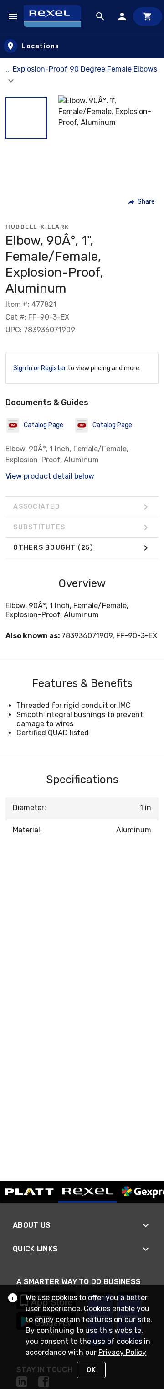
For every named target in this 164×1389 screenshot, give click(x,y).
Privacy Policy (122, 1352)
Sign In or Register (39, 368)
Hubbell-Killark (37, 226)
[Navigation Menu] (13, 16)
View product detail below (49, 476)
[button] (26, 118)
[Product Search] (100, 16)
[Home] (56, 16)
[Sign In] (122, 16)
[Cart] (147, 16)
